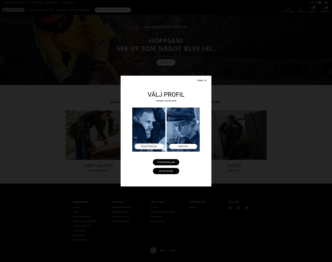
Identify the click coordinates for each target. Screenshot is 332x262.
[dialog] (166, 131)
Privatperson (149, 146)
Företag (183, 146)
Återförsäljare (166, 162)
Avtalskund (166, 171)
